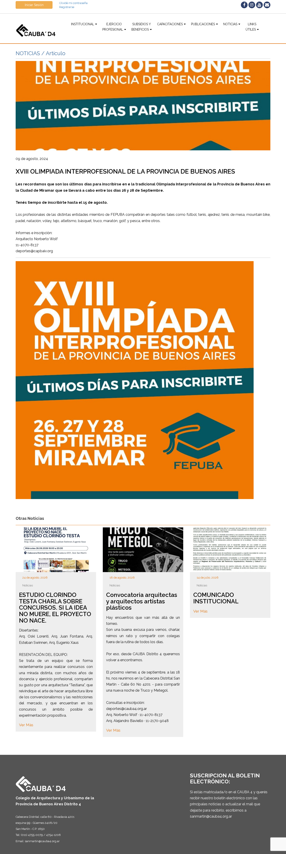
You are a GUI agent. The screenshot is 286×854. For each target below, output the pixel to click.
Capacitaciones (170, 24)
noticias (27, 585)
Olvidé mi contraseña (73, 3)
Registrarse (66, 7)
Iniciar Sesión (34, 5)
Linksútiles (251, 26)
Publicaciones (203, 24)
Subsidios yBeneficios (141, 26)
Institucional (82, 24)
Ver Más (26, 725)
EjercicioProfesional (112, 26)
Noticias (230, 24)
